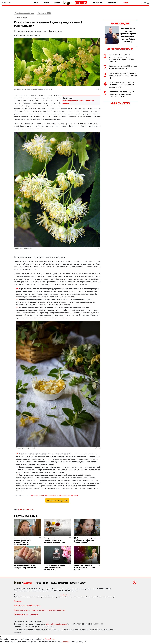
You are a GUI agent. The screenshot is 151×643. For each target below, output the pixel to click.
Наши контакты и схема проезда (27, 605)
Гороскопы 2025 (44, 13)
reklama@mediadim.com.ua (56, 624)
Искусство (112, 2)
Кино (46, 2)
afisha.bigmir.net (64, 595)
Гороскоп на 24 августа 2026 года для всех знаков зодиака (84, 567)
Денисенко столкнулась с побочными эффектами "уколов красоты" (84, 540)
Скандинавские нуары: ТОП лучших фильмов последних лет (123, 67)
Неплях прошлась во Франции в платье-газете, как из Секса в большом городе (121, 94)
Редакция (18, 601)
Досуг (125, 2)
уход (20, 510)
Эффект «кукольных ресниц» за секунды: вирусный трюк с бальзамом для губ (22, 541)
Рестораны (97, 2)
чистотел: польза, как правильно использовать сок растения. (54, 495)
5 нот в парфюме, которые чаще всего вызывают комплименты (54, 567)
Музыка (57, 2)
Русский (5, 3)
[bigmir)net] (69, 3)
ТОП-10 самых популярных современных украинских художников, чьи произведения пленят (121, 58)
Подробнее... (50, 639)
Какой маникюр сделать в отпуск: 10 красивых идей (25, 566)
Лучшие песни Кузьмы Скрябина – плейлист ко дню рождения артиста (123, 74)
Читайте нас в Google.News (57, 500)
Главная (17, 18)
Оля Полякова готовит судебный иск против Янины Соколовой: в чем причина (121, 84)
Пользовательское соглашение (26, 614)
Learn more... (65, 642)
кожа (32, 510)
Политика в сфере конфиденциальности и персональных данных (39, 610)
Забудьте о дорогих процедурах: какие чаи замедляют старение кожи (54, 540)
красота (26, 510)
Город (35, 2)
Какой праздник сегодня (24, 13)
